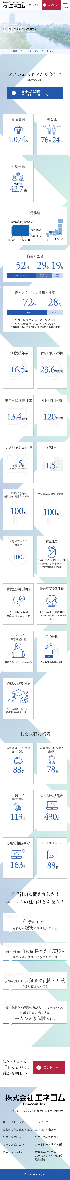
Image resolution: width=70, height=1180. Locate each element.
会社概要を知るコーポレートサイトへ (35, 93)
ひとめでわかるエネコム (17, 1129)
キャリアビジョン (13, 1144)
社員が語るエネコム (47, 1137)
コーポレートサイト (47, 1144)
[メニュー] (65, 5)
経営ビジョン (11, 1152)
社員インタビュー (13, 1137)
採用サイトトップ (13, 1122)
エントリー (54, 4)
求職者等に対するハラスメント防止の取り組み (47, 1155)
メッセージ (41, 1122)
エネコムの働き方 (45, 1129)
